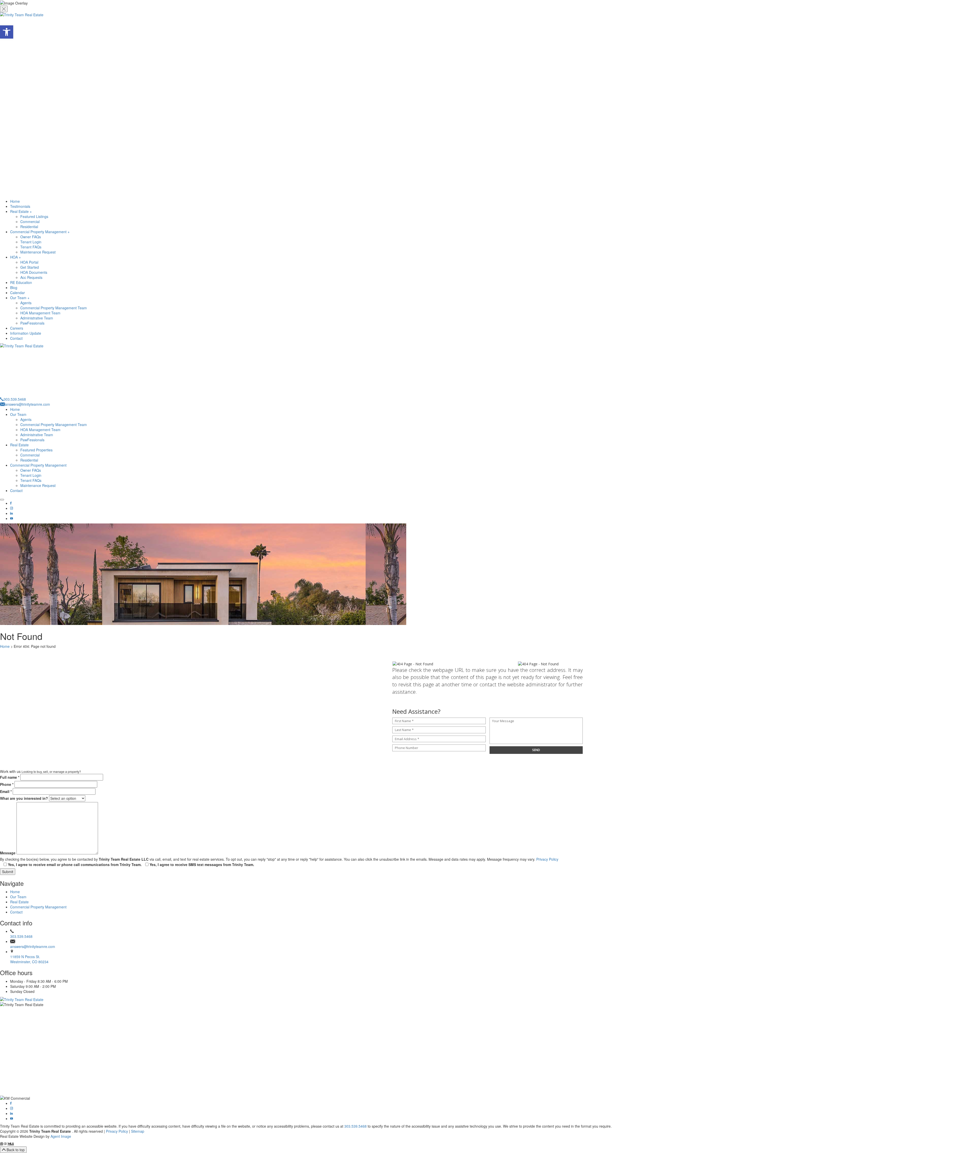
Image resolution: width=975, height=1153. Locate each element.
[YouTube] (11, 518)
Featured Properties (36, 449)
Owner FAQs (30, 236)
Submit (7, 871)
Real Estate (19, 444)
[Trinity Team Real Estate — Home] (487, 999)
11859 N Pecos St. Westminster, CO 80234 (29, 959)
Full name (9, 777)
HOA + (15, 257)
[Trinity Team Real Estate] (487, 105)
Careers (16, 328)
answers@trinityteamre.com (32, 946)
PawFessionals (32, 323)
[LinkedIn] (11, 513)
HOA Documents (33, 272)
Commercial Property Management (38, 465)
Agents (25, 302)
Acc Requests (31, 277)
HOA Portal (29, 262)
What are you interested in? (24, 798)
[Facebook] (11, 503)
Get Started (29, 267)
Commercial (30, 221)
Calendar (17, 292)
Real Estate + (21, 211)
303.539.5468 (21, 936)
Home (15, 201)
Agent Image (61, 1136)
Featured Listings (34, 216)
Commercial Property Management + (40, 231)
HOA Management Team (40, 312)
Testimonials (20, 206)
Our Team (18, 414)
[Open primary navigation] (2, 499)
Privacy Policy (547, 859)
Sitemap (137, 1131)
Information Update (25, 333)
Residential (29, 226)
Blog (13, 287)
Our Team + (19, 297)
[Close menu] (4, 9)
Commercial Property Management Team (53, 307)
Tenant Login (30, 241)
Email (6, 791)
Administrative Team (36, 317)
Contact (16, 338)
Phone (6, 784)
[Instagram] (11, 508)
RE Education (21, 282)
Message (7, 852)
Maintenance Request (38, 252)
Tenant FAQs (30, 246)
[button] (6, 32)
